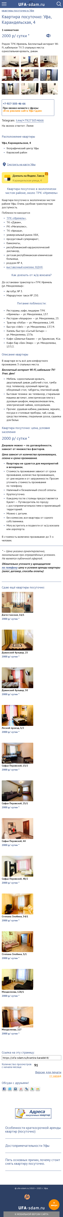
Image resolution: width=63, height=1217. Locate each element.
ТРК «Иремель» (16, 218)
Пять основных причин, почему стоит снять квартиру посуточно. (32, 1162)
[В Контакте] (15, 1089)
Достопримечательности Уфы (27, 1146)
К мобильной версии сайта (31, 1214)
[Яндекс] (21, 1089)
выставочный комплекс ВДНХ (24, 267)
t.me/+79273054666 (30, 120)
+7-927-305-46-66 (14, 103)
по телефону (10, 567)
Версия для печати (48, 1072)
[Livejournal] (26, 1089)
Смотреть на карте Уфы (21, 164)
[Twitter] (9, 1089)
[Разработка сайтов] (27, 1198)
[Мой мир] (32, 1089)
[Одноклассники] (37, 1089)
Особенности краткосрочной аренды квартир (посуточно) (33, 1129)
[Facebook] (4, 1089)
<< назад (55, 1076)
